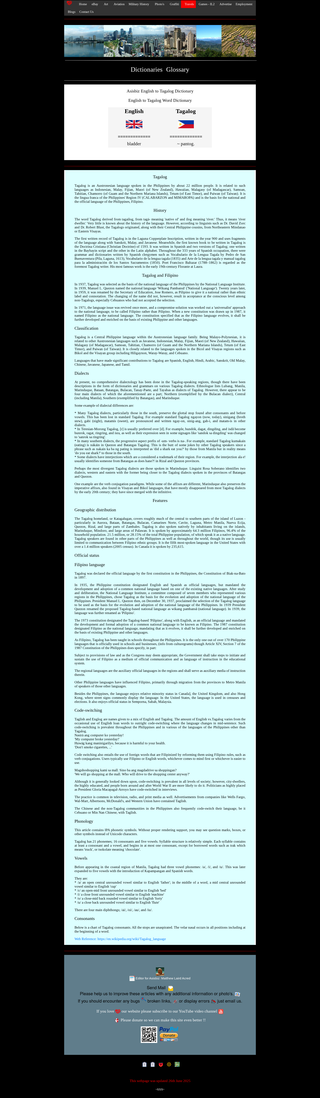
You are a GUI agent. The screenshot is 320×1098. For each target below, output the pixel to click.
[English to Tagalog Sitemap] (143, 1065)
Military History (139, 4)
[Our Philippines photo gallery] (160, 41)
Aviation (118, 4)
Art (105, 4)
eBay (94, 4)
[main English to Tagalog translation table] (134, 129)
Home (81, 4)
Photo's (158, 4)
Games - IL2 (206, 4)
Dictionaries (146, 69)
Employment (244, 4)
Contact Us (86, 11)
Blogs (70, 11)
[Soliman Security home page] (160, 1065)
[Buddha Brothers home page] (168, 1065)
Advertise (225, 4)
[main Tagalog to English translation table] (186, 129)
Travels (188, 4)
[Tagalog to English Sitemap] (152, 1065)
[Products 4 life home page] (176, 1065)
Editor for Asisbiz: (162, 978)
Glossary (177, 69)
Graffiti (173, 4)
